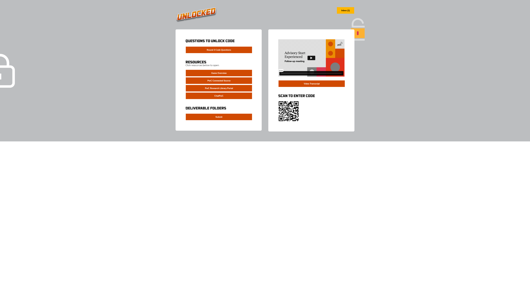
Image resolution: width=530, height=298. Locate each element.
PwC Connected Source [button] (218, 80)
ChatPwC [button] (218, 96)
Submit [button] (218, 117)
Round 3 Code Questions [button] (219, 50)
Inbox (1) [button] (345, 10)
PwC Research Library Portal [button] (219, 88)
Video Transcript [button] (312, 84)
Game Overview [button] (219, 73)
